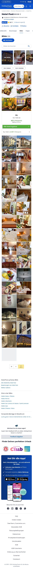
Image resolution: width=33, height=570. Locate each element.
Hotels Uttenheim (6, 401)
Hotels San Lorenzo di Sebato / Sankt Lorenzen (15, 403)
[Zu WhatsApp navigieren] (25, 508)
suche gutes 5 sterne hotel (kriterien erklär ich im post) (16, 417)
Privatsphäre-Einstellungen (16, 537)
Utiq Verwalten (16, 541)
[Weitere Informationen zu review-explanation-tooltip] (24, 22)
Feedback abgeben (16, 437)
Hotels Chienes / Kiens (7, 408)
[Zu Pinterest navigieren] (20, 508)
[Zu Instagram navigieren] (12, 508)
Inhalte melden (16, 520)
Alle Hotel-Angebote (10, 126)
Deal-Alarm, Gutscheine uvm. (16, 523)
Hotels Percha (5, 398)
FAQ (16, 516)
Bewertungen (13, 31)
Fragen (28, 31)
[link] (26, 6)
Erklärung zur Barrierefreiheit (16, 552)
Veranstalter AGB (16, 527)
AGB (16, 545)
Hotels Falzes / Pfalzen (7, 396)
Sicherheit (16, 555)
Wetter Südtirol (5, 387)
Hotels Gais (4, 406)
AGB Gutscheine (16, 548)
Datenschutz (16, 534)
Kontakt (22, 1)
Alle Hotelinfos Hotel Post (8, 383)
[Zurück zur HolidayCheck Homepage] (7, 6)
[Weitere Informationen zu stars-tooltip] (20, 14)
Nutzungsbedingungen (16, 530)
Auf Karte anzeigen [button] (9, 19)
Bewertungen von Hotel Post (9, 385)
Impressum (16, 559)
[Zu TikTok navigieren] (16, 508)
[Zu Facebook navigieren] (8, 508)
